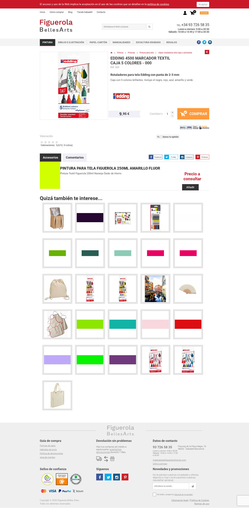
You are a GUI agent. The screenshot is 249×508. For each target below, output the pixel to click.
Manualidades (121, 42)
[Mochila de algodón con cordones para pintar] (57, 288)
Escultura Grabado (148, 42)
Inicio (42, 12)
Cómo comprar (57, 12)
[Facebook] (199, 42)
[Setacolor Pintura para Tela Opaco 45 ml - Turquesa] (122, 324)
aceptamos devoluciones (108, 451)
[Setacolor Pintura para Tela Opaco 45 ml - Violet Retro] (90, 217)
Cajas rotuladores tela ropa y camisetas (175, 53)
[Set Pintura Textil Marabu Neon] (122, 217)
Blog (70, 12)
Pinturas (131, 53)
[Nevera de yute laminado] (57, 217)
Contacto (101, 12)
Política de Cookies (199, 500)
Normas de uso (201, 503)
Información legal (179, 500)
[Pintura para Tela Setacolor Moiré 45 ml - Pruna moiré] (122, 360)
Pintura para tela (147, 53)
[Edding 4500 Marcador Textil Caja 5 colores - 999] (155, 360)
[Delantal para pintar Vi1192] (57, 324)
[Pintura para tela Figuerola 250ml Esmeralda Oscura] (90, 253)
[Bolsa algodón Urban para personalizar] (57, 395)
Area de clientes (47, 457)
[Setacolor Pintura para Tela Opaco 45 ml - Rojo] (188, 324)
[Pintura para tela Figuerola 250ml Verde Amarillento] (57, 253)
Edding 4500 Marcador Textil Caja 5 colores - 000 (140, 60)
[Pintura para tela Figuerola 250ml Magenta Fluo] (188, 253)
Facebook (158, 157)
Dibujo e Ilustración (71, 42)
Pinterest (204, 157)
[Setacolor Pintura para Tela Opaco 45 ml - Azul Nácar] (57, 360)
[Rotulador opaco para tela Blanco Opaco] (188, 217)
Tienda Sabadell (84, 12)
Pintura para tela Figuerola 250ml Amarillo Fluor (110, 168)
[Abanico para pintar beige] (188, 288)
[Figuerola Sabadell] (56, 25)
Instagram (189, 157)
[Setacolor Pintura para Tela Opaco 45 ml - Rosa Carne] (155, 324)
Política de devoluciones (51, 453)
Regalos (171, 42)
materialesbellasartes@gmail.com (169, 460)
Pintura (48, 42)
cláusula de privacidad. (183, 494)
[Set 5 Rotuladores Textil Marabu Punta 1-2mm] (155, 217)
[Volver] (207, 52)
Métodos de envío (48, 449)
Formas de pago (47, 445)
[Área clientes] (185, 13)
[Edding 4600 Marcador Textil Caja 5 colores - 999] (90, 288)
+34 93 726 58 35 (195, 25)
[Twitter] (204, 42)
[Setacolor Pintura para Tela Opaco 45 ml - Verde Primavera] (90, 324)
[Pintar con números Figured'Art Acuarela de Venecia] (155, 288)
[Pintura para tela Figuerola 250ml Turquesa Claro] (122, 253)
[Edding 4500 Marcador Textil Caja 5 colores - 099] (188, 360)
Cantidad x (156, 113)
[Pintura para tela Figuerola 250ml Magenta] (155, 253)
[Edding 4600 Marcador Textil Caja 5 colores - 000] (122, 288)
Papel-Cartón (98, 42)
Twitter (173, 157)
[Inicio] (111, 53)
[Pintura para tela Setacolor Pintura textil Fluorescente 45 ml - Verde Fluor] (90, 360)
